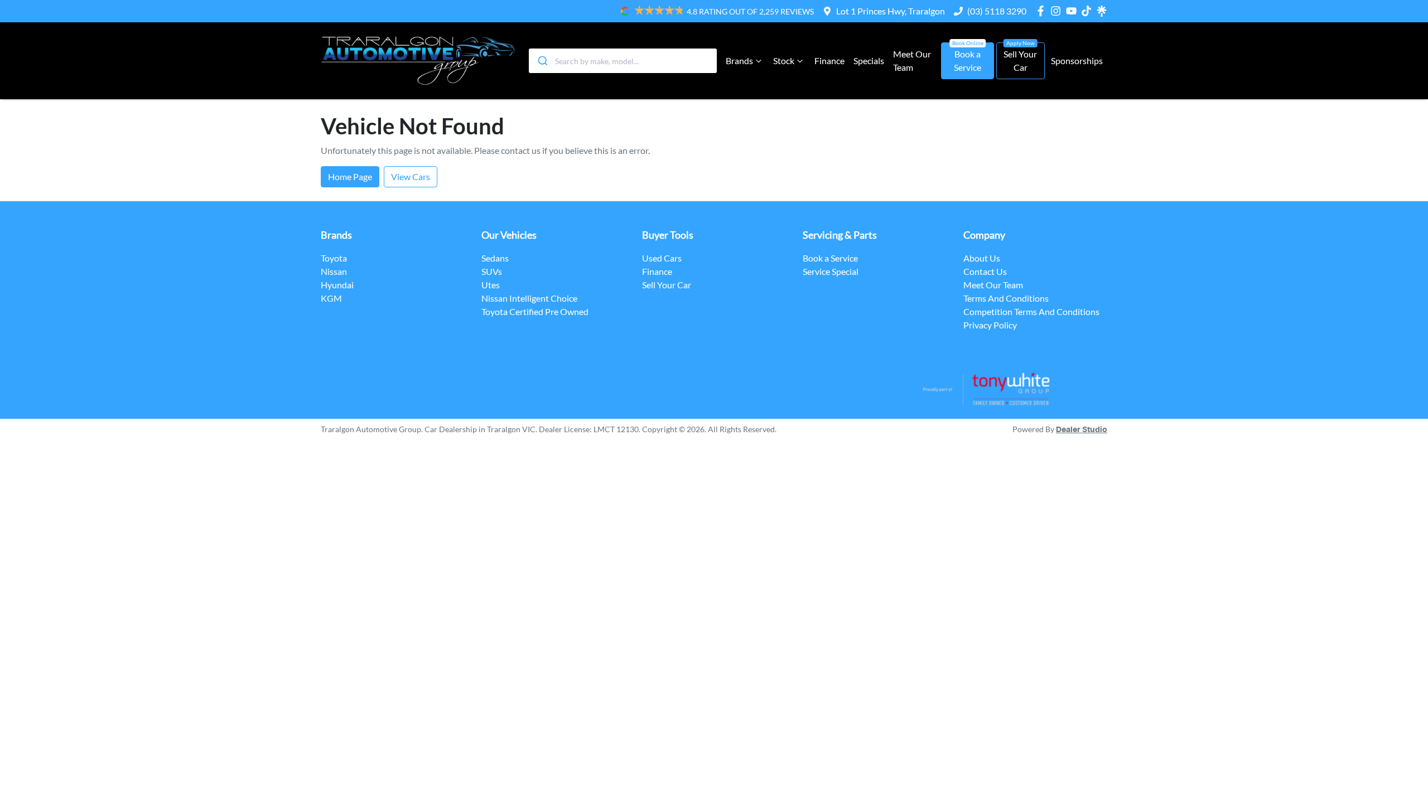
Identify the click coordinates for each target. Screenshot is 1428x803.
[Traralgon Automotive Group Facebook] (1042, 11)
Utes (490, 284)
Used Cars (662, 258)
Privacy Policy (990, 325)
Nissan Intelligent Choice (529, 298)
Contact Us (985, 271)
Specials (868, 60)
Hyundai (337, 284)
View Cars (410, 176)
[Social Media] (1088, 11)
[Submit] (542, 61)
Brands (739, 60)
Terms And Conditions (1006, 298)
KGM (331, 298)
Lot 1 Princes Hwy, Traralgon (890, 11)
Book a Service (967, 60)
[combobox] (623, 61)
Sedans (495, 258)
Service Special (830, 271)
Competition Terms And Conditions (1031, 311)
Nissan (334, 271)
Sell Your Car (1020, 60)
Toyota (334, 258)
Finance (829, 60)
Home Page (350, 176)
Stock (783, 60)
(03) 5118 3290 (996, 11)
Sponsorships (1077, 60)
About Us (981, 258)
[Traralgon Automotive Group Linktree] (1101, 11)
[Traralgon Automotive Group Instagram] (1057, 11)
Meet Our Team (912, 60)
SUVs (491, 271)
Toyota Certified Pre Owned (534, 311)
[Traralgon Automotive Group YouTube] (1073, 11)
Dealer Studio (1081, 430)
